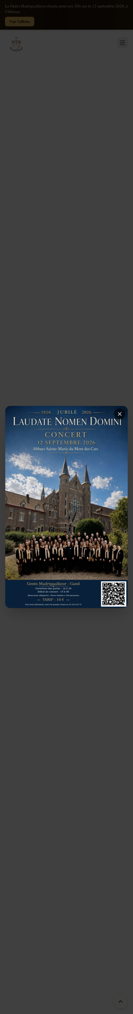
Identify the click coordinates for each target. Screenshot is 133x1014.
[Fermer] (119, 414)
